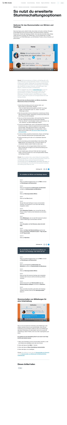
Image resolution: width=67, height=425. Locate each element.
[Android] (46, 169)
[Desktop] (48, 169)
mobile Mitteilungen (37, 89)
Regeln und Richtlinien (45, 2)
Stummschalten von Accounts (42, 352)
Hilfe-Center (15, 7)
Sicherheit (38, 2)
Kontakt (62, 2)
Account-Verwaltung (31, 2)
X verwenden (23, 2)
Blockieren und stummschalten (24, 7)
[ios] (44, 169)
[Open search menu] (58, 3)
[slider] (29, 69)
